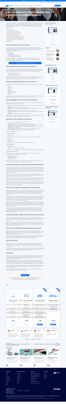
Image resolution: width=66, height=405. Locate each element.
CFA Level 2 (19, 376)
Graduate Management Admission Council (13, 23)
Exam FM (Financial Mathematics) (52, 100)
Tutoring (56, 2)
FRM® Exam (23, 5)
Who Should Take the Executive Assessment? (14, 31)
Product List (47, 2)
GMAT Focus (53, 119)
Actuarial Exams (30, 5)
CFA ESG (18, 379)
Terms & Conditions (26, 390)
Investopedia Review (34, 381)
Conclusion (9, 41)
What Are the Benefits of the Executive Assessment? (15, 39)
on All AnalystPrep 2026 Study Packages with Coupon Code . (33, 0)
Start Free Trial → (25, 275)
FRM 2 (18, 382)
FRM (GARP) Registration (35, 373)
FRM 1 (18, 381)
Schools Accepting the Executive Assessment (14, 32)
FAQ (6, 382)
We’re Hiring (8, 378)
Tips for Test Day (10, 40)
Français (45, 375)
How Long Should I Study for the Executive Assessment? (15, 38)
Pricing (60, 2)
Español (45, 376)
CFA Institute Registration (35, 375)
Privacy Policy (19, 390)
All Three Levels (52, 44)
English (45, 373)
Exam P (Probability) (52, 96)
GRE (53, 124)
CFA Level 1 (19, 375)
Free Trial (18, 373)
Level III (52, 41)
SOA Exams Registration (35, 376)
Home (7, 373)
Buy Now (12, 324)
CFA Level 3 (19, 378)
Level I (53, 35)
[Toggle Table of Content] (23, 29)
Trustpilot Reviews (34, 378)
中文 (45, 378)
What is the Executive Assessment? (12, 30)
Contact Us (8, 376)
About (7, 375)
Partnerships (52, 2)
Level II (53, 38)
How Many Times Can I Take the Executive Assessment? (15, 36)
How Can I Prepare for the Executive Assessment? (14, 37)
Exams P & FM (52, 103)
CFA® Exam (17, 5)
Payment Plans (42, 2)
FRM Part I (53, 76)
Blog (6, 384)
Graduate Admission (38, 5)
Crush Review (33, 379)
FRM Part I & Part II (52, 81)
